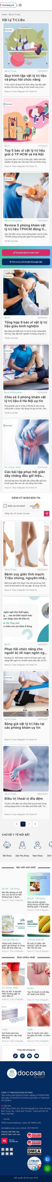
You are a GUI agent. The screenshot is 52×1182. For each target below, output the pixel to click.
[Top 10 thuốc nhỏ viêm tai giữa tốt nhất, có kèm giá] (38, 1015)
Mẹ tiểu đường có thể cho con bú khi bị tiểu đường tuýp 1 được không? (12, 894)
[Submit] (46, 513)
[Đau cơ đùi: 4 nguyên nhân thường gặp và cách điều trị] (13, 973)
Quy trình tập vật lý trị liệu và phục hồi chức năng (26, 77)
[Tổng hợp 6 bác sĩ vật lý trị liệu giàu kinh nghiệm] (26, 292)
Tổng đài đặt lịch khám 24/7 (27, 253)
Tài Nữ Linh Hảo (11, 241)
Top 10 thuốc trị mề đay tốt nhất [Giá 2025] (38, 993)
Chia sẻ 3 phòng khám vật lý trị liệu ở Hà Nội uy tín (25, 399)
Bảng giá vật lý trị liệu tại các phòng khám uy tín (24, 725)
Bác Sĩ (7, 146)
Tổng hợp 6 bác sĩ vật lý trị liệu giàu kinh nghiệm (26, 324)
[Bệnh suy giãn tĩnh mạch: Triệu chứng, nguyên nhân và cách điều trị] (26, 544)
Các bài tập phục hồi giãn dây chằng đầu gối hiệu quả (25, 475)
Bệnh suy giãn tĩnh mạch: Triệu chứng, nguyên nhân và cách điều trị (25, 578)
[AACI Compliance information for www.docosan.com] (34, 1170)
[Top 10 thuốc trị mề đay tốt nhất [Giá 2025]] (38, 973)
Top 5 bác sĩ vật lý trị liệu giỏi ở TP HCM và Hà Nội (25, 152)
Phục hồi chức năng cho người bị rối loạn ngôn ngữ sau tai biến (26, 652)
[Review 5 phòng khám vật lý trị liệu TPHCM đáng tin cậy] (26, 195)
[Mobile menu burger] (20, 5)
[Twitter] (7, 1153)
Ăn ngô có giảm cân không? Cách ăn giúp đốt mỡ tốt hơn (36, 945)
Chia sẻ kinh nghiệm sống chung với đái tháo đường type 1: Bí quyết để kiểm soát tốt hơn (38, 904)
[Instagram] (22, 1056)
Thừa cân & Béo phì (10, 940)
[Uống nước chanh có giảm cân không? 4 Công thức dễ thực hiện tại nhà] (13, 925)
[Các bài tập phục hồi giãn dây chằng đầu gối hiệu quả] (26, 442)
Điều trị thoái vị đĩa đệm (24, 798)
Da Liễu (30, 988)
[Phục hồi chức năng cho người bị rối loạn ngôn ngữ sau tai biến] (26, 619)
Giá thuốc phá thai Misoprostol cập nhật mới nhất (12, 1035)
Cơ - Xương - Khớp (12, 467)
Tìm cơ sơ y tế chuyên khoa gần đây (26, 262)
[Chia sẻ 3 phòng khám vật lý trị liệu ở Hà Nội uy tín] (26, 367)
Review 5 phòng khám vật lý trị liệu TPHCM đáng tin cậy (25, 229)
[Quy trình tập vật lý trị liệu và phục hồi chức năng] (26, 46)
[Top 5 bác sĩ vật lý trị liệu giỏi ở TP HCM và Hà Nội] (26, 120)
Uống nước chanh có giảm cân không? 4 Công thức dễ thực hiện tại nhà (13, 945)
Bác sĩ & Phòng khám (13, 221)
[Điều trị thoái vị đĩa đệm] (26, 768)
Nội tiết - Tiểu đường (11, 889)
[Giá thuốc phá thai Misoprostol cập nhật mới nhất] (13, 1015)
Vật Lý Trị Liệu (10, 71)
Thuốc (4, 1030)
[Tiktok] (15, 1056)
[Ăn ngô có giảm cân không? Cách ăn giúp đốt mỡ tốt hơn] (38, 925)
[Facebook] (29, 1056)
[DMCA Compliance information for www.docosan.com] (34, 1155)
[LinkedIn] (7, 1149)
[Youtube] (36, 1056)
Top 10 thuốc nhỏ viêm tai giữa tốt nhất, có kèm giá (38, 1035)
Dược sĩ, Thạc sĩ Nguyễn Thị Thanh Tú (21, 91)
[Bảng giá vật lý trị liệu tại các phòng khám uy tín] (26, 694)
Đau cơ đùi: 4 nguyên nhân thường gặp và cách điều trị (11, 993)
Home (4, 15)
